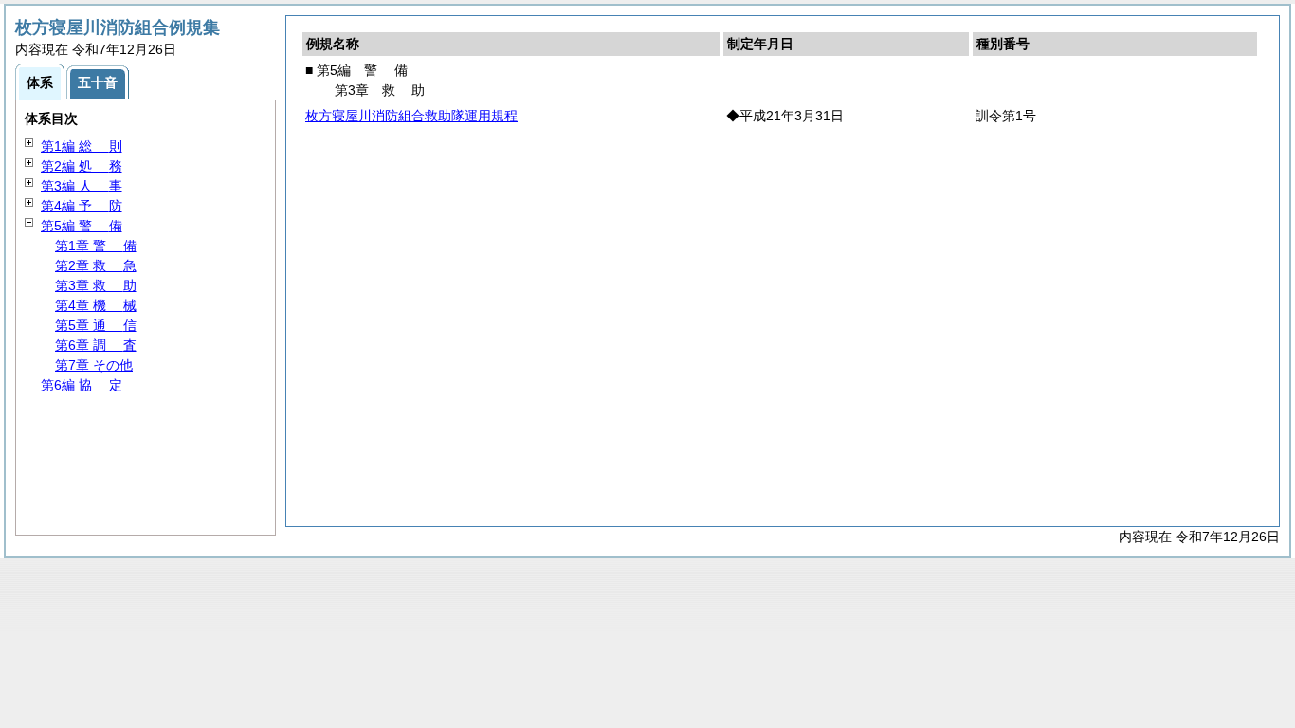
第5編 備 (81, 225)
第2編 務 (81, 165)
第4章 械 (96, 305)
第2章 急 (96, 265)
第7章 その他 (94, 365)
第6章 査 (96, 345)
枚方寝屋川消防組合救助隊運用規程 (411, 115)
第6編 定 (81, 384)
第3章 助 (96, 285)
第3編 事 (81, 185)
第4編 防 (81, 205)
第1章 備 (96, 245)
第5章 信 (96, 325)
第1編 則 (81, 146)
